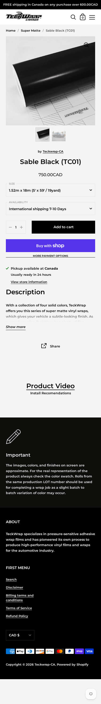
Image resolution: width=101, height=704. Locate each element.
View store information (29, 282)
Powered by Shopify (73, 664)
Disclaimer (14, 587)
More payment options (50, 256)
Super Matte (30, 30)
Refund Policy (17, 616)
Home (11, 30)
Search (11, 579)
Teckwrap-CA (53, 151)
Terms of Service (19, 608)
